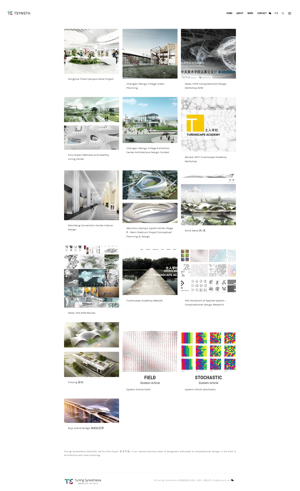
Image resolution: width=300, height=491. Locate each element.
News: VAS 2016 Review (81, 312)
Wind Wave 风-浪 (195, 230)
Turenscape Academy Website (144, 300)
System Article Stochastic (200, 389)
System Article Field (138, 389)
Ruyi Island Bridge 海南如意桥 (86, 428)
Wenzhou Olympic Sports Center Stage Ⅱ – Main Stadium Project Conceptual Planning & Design (149, 232)
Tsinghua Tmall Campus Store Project (91, 78)
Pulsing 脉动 (75, 382)
